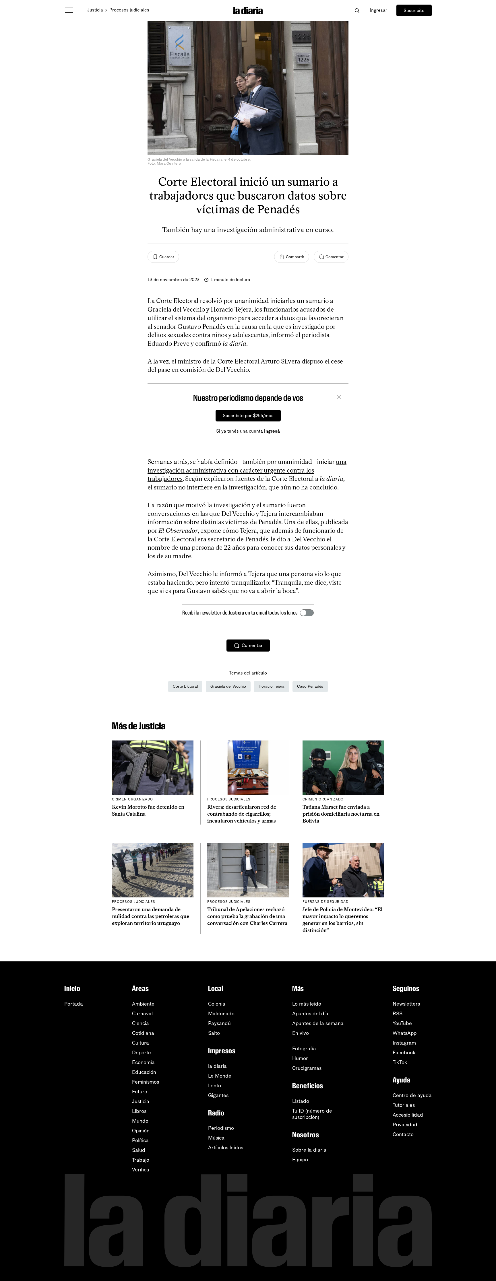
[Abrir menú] (68, 10)
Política (140, 1140)
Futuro (139, 1091)
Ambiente (143, 1004)
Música (216, 1138)
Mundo (140, 1121)
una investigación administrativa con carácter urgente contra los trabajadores (247, 470)
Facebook (404, 1052)
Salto (214, 1033)
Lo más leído (306, 1004)
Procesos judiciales (129, 10)
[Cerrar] (339, 398)
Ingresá (272, 431)
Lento (214, 1085)
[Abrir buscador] (357, 10)
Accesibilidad (408, 1115)
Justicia (95, 10)
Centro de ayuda (412, 1095)
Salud (138, 1150)
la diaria (217, 1066)
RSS (397, 1013)
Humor (300, 1058)
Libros (139, 1111)
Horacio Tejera (271, 686)
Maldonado (221, 1013)
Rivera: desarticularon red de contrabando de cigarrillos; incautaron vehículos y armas (241, 814)
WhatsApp (404, 1033)
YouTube (402, 1023)
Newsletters (406, 1004)
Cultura (140, 1043)
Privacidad (405, 1124)
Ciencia (140, 1023)
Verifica (140, 1170)
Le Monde (219, 1076)
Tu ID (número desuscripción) (312, 1114)
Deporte (141, 1052)
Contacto (403, 1134)
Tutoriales (404, 1105)
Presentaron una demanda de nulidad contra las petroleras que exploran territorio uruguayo (150, 916)
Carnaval (142, 1013)
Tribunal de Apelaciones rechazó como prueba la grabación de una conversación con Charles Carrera (247, 916)
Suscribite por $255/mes (248, 415)
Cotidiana (143, 1033)
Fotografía (304, 1048)
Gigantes (218, 1095)
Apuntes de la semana (318, 1023)
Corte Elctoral (185, 686)
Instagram (404, 1043)
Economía (143, 1062)
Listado (300, 1101)
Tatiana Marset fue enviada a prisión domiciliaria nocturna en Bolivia (341, 814)
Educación (144, 1072)
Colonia (216, 1004)
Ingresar (378, 10)
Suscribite (414, 10)
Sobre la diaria (309, 1150)
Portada (73, 1004)
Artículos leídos (225, 1147)
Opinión (141, 1131)
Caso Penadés (310, 686)
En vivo (300, 1033)
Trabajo (140, 1160)
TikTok (400, 1062)
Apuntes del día (310, 1013)
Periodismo (221, 1128)
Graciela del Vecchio (228, 686)
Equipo (300, 1159)
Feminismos (145, 1082)
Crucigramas (306, 1068)
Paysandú (219, 1023)
